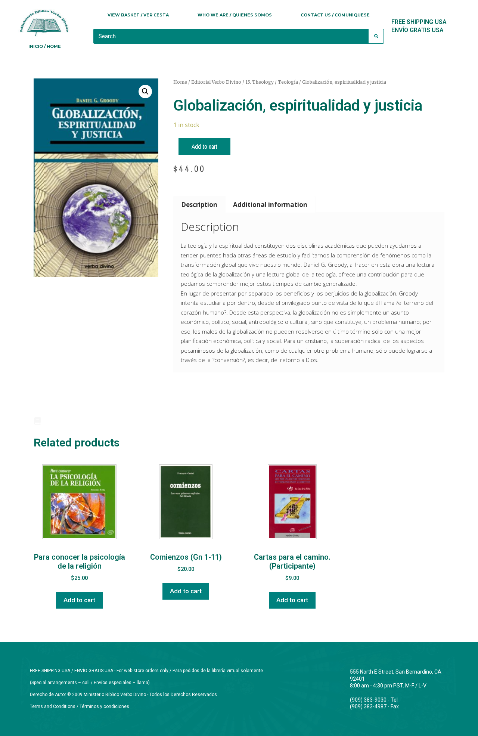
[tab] (199, 204)
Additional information (270, 204)
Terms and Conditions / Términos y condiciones (79, 706)
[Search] (376, 36)
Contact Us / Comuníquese (335, 15)
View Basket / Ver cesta (138, 15)
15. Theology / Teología (271, 82)
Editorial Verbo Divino (216, 82)
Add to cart (204, 146)
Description (199, 204)
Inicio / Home (44, 46)
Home (180, 82)
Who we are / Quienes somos (235, 15)
